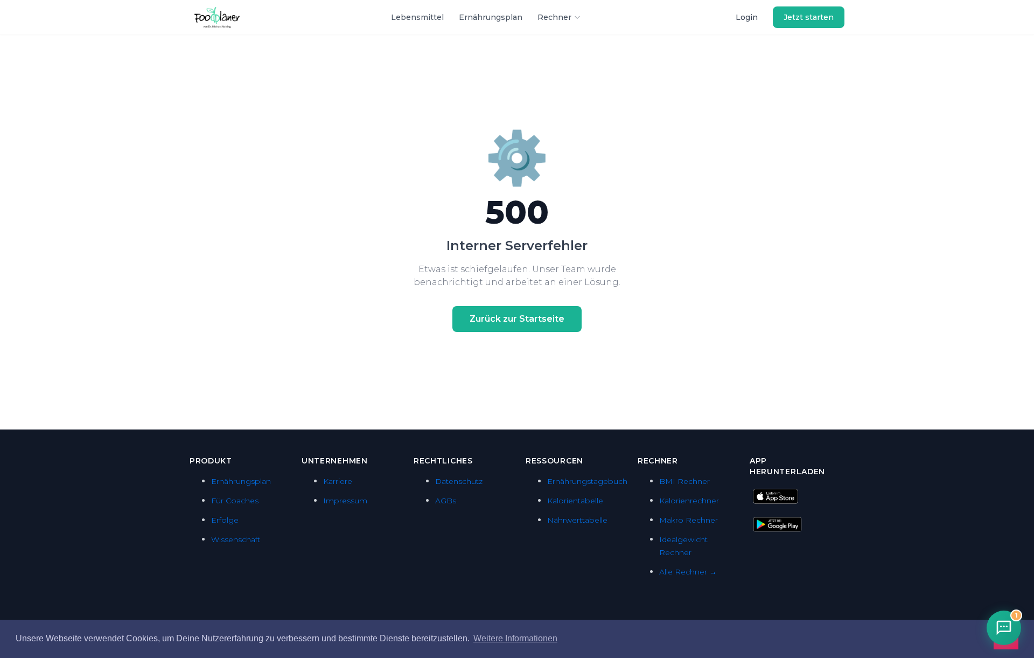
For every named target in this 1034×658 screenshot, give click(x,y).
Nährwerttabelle (577, 520)
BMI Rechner (684, 481)
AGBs (445, 500)
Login (747, 17)
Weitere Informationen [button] (515, 638)
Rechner (554, 17)
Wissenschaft (235, 539)
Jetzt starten (809, 17)
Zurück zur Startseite (517, 319)
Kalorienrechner (689, 500)
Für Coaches (234, 500)
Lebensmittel (417, 17)
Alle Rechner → (688, 572)
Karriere (337, 481)
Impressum (345, 500)
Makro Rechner (688, 520)
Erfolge (225, 520)
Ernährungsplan (490, 17)
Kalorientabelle (575, 500)
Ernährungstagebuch (587, 481)
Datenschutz (459, 481)
